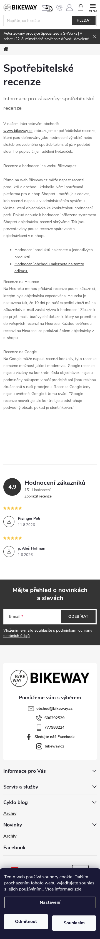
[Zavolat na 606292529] (59, 7)
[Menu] (92, 7)
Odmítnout (26, 921)
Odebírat (78, 616)
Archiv (9, 813)
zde (77, 889)
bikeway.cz (54, 746)
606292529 (54, 718)
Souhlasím (74, 923)
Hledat (84, 20)
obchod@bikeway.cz (54, 708)
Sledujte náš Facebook (54, 736)
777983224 (54, 727)
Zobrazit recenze (38, 496)
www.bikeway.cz (17, 130)
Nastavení (50, 902)
